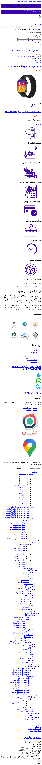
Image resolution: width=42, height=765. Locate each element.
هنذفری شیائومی (19, 625)
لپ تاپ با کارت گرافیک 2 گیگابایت (17, 509)
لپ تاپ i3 (25, 491)
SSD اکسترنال (28, 635)
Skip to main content (34, 2)
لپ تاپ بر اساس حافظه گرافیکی (21, 507)
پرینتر (31, 715)
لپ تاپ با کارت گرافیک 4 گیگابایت (17, 511)
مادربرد (30, 578)
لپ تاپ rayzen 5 (23, 497)
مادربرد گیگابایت (23, 582)
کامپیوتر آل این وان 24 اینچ (20, 672)
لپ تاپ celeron (24, 487)
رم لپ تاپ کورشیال (18, 523)
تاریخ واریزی (37, 750)
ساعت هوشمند (28, 568)
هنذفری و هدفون (23, 619)
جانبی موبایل (29, 615)
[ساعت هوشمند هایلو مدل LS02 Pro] (28, 40)
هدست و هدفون (27, 662)
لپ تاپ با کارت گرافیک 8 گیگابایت (17, 515)
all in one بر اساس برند (25, 678)
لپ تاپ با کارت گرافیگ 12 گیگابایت (17, 517)
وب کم (30, 656)
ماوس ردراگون (24, 652)
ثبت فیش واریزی (32, 737)
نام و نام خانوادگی (35, 742)
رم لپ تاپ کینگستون (17, 529)
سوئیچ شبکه (29, 719)
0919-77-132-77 (33, 392)
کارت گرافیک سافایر (22, 593)
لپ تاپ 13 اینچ (24, 476)
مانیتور (31, 572)
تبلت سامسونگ (20, 558)
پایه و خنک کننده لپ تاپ (21, 633)
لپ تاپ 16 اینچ (24, 481)
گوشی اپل (21, 546)
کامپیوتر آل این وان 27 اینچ (20, 674)
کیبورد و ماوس (28, 644)
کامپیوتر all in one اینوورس (20, 692)
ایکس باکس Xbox (27, 711)
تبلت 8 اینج (21, 564)
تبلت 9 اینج (21, 566)
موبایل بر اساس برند (22, 544)
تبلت (31, 552)
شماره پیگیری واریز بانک (32, 748)
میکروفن (30, 660)
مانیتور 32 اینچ (24, 576)
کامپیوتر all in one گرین (21, 690)
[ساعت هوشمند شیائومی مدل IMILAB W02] (26, 102)
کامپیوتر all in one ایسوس (20, 680)
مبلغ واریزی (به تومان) (33, 753)
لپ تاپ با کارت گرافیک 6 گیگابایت (17, 513)
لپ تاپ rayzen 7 (23, 501)
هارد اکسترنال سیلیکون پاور (19, 641)
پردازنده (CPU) (28, 584)
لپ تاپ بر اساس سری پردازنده (22, 485)
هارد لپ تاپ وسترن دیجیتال (15, 538)
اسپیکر (30, 654)
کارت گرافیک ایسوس (21, 591)
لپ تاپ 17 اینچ (24, 483)
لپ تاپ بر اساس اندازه (25, 474)
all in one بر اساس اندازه (25, 668)
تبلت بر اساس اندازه (22, 560)
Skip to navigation (22, 2)
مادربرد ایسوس (23, 580)
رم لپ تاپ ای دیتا (19, 525)
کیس (31, 611)
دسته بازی (25, 699)
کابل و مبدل (29, 664)
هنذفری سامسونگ (18, 623)
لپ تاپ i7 (25, 499)
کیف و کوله (25, 631)
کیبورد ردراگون (24, 648)
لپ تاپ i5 (25, 495)
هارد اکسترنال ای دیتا (22, 639)
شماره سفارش (35, 746)
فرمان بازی (25, 707)
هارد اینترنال (29, 605)
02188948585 (27, 11)
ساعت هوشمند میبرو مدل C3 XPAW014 (24, 66)
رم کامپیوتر (29, 586)
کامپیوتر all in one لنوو (21, 684)
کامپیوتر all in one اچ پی (21, 694)
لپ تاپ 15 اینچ (24, 480)
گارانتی (38, 13)
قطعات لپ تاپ (28, 519)
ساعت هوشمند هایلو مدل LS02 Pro (26, 50)
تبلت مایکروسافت (19, 556)
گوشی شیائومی (19, 550)
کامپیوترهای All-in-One (25, 676)
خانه (39, 29)
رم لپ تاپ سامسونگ (17, 527)
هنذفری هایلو (20, 627)
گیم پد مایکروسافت (18, 703)
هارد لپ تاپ (25, 533)
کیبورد (31, 646)
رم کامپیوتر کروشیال (22, 588)
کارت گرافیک (28, 589)
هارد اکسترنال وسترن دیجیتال (19, 643)
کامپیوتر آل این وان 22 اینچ (20, 670)
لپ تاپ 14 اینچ (24, 478)
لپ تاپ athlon (24, 489)
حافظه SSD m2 (28, 597)
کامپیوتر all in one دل (22, 686)
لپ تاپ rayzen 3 (23, 493)
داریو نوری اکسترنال (22, 601)
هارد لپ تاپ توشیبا (18, 535)
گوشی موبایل (28, 542)
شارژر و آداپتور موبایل (21, 617)
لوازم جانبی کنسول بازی (25, 698)
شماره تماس (36, 744)
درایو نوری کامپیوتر (26, 599)
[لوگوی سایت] (33, 22)
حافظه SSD (29, 595)
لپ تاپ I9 (25, 503)
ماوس (31, 650)
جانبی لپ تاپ (28, 629)
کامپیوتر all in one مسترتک (20, 688)
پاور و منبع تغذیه (27, 609)
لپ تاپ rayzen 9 (23, 505)
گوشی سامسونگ (19, 548)
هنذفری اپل (21, 621)
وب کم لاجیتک (24, 658)
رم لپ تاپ (25, 521)
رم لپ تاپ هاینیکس (18, 531)
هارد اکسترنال (28, 637)
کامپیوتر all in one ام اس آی (19, 682)
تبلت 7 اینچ (21, 562)
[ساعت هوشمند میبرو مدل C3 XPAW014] (26, 56)
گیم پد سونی (21, 701)
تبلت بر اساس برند (23, 554)
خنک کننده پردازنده (26, 607)
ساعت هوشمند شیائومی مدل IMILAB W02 (23, 112)
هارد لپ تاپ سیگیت (18, 536)
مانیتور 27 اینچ (24, 574)
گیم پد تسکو (21, 705)
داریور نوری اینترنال (22, 603)
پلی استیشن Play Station (25, 709)
